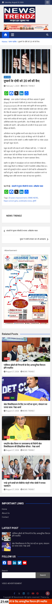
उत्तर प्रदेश (7, 77)
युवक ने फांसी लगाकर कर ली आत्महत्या (33, 239)
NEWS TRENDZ (29, 86)
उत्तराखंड (6, 358)
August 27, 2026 (12, 372)
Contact (5, 517)
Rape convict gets (11, 201)
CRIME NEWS (33, 198)
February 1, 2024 (12, 86)
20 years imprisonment (17, 198)
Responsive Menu (47, 2)
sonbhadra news (25, 201)
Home (4, 509)
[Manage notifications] (48, 593)
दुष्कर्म (34, 201)
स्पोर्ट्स (12, 398)
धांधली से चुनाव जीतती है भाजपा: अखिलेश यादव (27, 186)
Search (5, 571)
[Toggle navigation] (12, 35)
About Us (6, 513)
